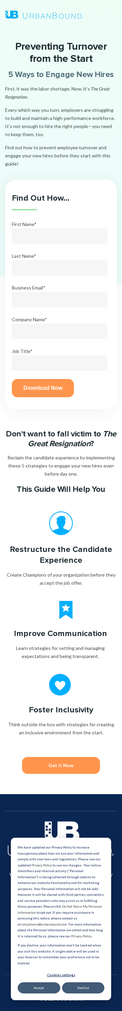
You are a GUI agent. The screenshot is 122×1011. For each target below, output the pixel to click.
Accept (39, 988)
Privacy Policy (42, 865)
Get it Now (61, 765)
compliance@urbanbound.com (44, 924)
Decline (83, 988)
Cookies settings (61, 975)
